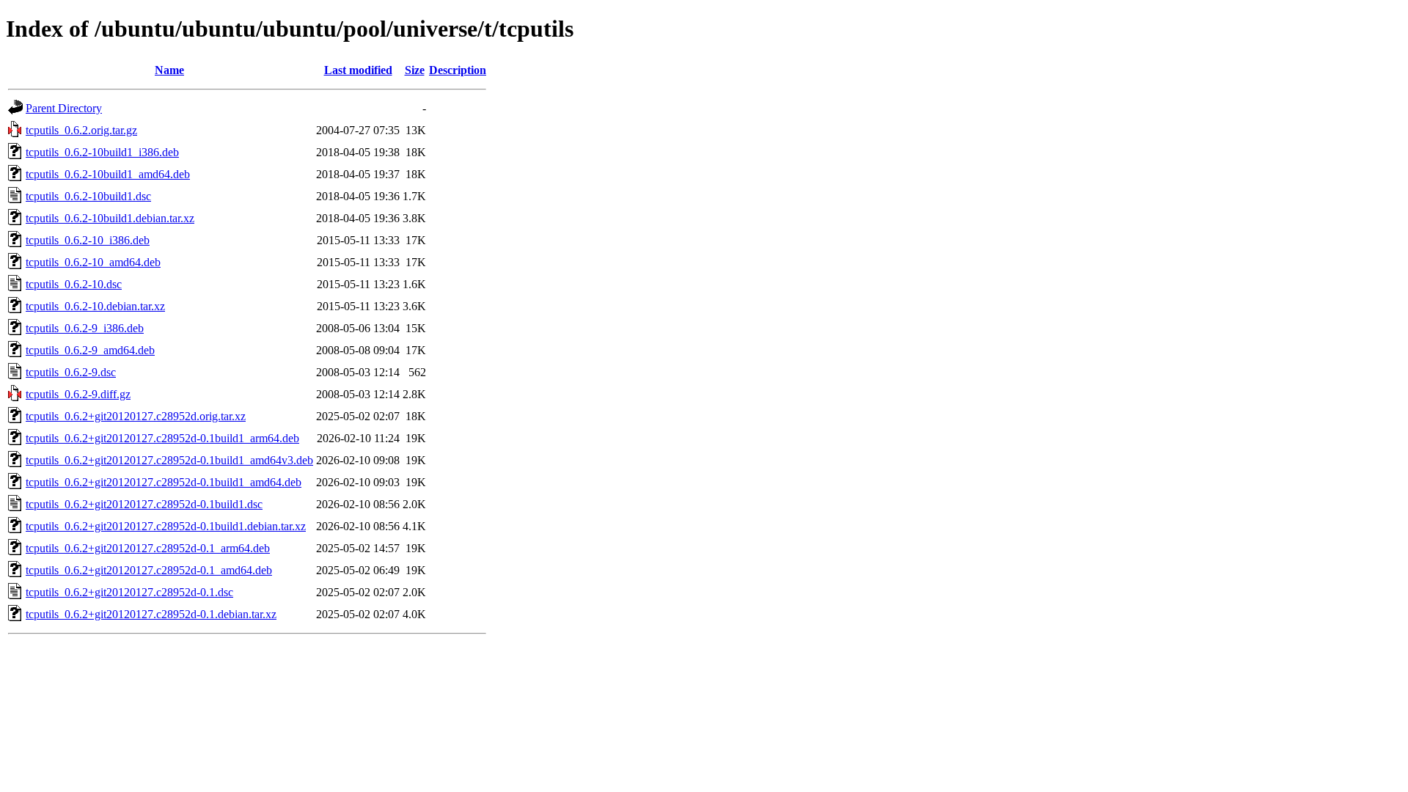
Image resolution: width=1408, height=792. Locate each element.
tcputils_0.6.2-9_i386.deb (85, 328)
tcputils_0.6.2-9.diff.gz (78, 394)
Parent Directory (64, 108)
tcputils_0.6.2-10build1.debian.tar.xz (110, 218)
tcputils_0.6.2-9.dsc (71, 372)
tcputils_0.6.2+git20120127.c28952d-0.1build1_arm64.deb (162, 438)
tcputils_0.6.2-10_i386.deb (88, 240)
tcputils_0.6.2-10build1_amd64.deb (108, 174)
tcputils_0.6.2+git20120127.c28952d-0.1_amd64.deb (149, 570)
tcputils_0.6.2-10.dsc (74, 284)
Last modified (358, 70)
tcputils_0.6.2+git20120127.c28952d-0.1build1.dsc (144, 504)
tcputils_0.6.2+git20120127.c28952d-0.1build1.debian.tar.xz (166, 526)
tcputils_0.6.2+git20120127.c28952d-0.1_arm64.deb (148, 548)
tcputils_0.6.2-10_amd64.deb (93, 262)
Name (169, 70)
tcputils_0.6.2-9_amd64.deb (90, 350)
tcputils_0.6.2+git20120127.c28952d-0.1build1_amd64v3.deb (169, 460)
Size (415, 70)
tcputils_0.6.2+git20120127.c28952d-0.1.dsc (129, 592)
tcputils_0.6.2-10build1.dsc (88, 196)
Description (457, 70)
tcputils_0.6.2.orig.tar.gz (81, 130)
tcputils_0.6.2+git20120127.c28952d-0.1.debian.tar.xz (151, 614)
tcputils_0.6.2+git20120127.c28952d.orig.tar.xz (136, 416)
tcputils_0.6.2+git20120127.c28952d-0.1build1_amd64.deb (163, 482)
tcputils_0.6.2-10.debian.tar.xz (95, 306)
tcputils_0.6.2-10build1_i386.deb (102, 152)
